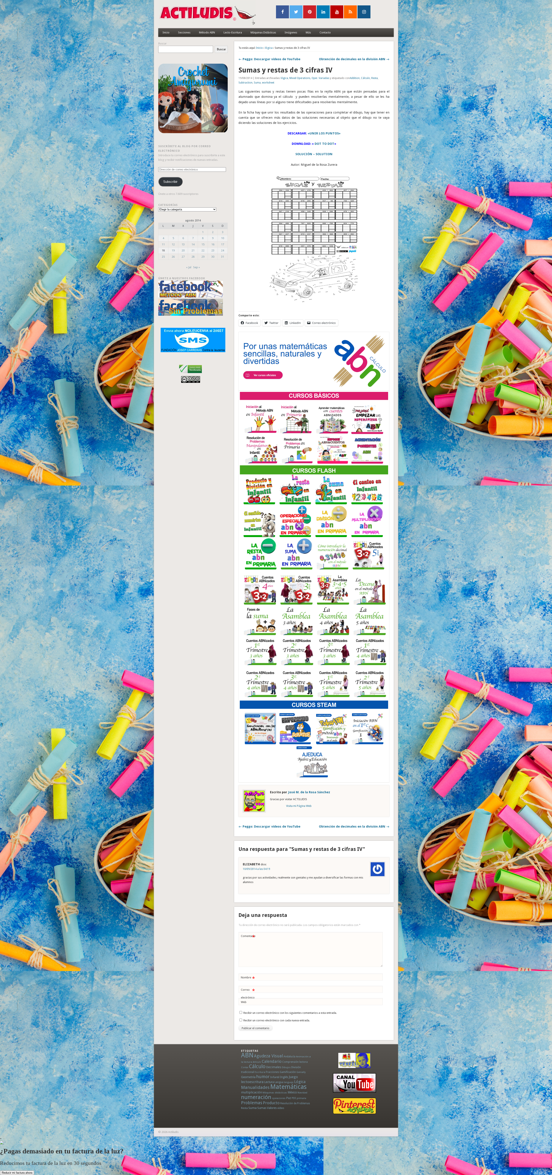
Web (243, 1002)
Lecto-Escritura (233, 32)
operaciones (278, 1098)
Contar (244, 1067)
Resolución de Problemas (295, 1103)
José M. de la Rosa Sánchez (309, 792)
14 (192, 244)
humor (263, 1076)
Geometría (248, 1077)
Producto (271, 1103)
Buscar (162, 43)
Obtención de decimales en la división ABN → (354, 59)
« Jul (188, 267)
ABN (247, 1055)
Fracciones (272, 1072)
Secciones (184, 32)
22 (202, 250)
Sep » (196, 267)
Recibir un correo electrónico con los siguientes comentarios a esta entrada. (290, 1012)
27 (183, 256)
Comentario (248, 937)
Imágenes (291, 32)
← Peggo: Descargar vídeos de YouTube (269, 59)
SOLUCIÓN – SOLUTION (313, 154)
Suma (257, 82)
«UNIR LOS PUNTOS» (324, 133)
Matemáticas (288, 1086)
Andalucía (289, 1056)
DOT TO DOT (324, 144)
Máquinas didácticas (275, 1092)
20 (183, 250)
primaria (301, 1098)
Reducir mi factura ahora (17, 1172)
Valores (272, 1108)
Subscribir (170, 181)
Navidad (302, 1092)
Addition (355, 78)
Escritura (260, 1072)
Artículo (257, 1062)
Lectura (269, 1082)
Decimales (273, 1067)
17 (222, 244)
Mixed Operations (299, 78)
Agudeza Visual (268, 1056)
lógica (269, 47)
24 (222, 250)
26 (173, 256)
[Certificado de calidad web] (190, 373)
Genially (301, 1072)
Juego (293, 1077)
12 (173, 244)
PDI (294, 1098)
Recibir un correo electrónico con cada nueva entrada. (276, 1020)
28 (192, 256)
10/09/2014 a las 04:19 (256, 869)
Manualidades (255, 1087)
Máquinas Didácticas (263, 32)
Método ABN (207, 32)
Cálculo (365, 78)
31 (222, 256)
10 (222, 238)
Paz (288, 1098)
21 (192, 250)
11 (163, 244)
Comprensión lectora (295, 1061)
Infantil (274, 1077)
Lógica (300, 1081)
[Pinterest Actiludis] (354, 1106)
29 (202, 256)
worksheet (268, 82)
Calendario (272, 1061)
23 (212, 250)
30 (212, 256)
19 (173, 250)
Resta (374, 78)
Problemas (251, 1102)
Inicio (166, 32)
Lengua (278, 1082)
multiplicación (251, 1092)
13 (183, 244)
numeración (256, 1097)
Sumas (261, 1108)
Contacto (325, 32)
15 (202, 244)
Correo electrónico (248, 993)
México (292, 1092)
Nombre (248, 978)
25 (163, 256)
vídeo (280, 1108)
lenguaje (288, 1082)
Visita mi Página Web (299, 806)
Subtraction (245, 82)
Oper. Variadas (320, 78)
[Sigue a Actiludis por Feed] (350, 11)
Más (308, 32)
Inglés (284, 1077)
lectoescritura (252, 1082)
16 (212, 244)
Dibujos (286, 1067)
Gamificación (288, 1072)
